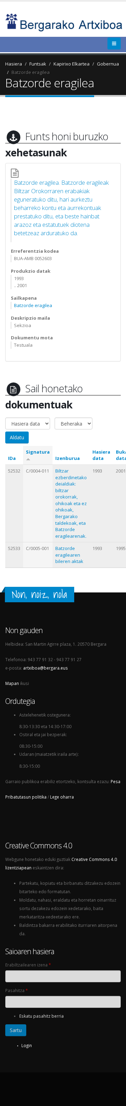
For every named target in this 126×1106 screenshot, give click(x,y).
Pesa (115, 781)
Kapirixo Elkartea (72, 64)
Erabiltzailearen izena (28, 965)
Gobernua (108, 64)
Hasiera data (101, 455)
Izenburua (67, 458)
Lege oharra (62, 797)
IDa (12, 458)
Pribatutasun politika (26, 797)
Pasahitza (16, 990)
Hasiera (13, 64)
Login (26, 1045)
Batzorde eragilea (31, 72)
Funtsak (37, 64)
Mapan (12, 683)
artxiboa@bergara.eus (45, 668)
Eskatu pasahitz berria (41, 1016)
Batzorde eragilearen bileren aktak (69, 554)
